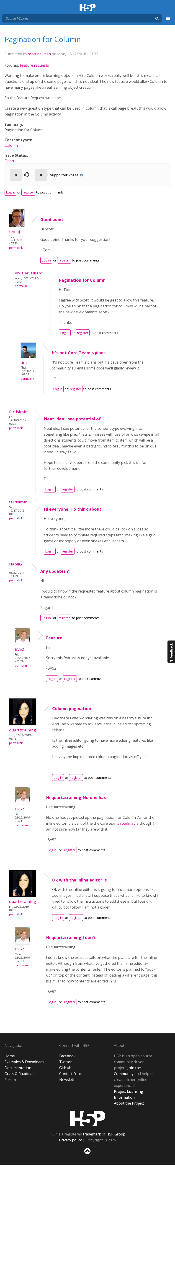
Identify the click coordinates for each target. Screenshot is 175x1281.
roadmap (128, 823)
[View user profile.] (17, 225)
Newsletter (68, 1079)
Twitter (65, 1061)
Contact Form (70, 1073)
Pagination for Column (82, 280)
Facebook (67, 1055)
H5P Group (115, 1134)
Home (10, 1055)
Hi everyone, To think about (72, 509)
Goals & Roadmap (20, 1073)
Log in (10, 192)
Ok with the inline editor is (79, 880)
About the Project (129, 1103)
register (28, 192)
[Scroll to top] (87, 1155)
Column (11, 145)
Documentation (18, 1067)
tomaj (14, 231)
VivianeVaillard (29, 273)
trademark (92, 1134)
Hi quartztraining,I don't (71, 937)
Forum (10, 1079)
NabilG (15, 564)
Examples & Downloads (24, 1061)
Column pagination (71, 708)
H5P (87, 1119)
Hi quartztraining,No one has (76, 797)
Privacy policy (70, 1140)
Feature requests (34, 65)
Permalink (16, 248)
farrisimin (18, 411)
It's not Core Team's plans (79, 352)
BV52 (19, 649)
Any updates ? (54, 571)
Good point (51, 219)
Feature (54, 637)
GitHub (65, 1067)
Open (9, 160)
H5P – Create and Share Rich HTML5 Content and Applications (87, 8)
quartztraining (22, 730)
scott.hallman (39, 53)
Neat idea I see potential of (72, 419)
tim (24, 362)
